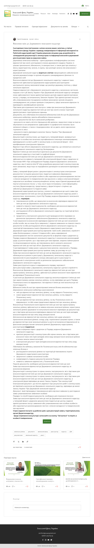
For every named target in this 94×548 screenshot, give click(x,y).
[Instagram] (71, 14)
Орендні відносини (39, 27)
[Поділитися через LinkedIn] (23, 441)
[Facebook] (68, 14)
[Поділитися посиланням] (27, 441)
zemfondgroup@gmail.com (12, 6)
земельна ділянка (19, 431)
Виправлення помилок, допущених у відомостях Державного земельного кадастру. (14, 480)
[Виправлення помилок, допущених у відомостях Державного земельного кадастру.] (17, 468)
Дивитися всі (86, 457)
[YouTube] (74, 14)
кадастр (63, 431)
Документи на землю (59, 27)
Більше (74, 27)
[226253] (51, 540)
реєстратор (54, 431)
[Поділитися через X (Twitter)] (18, 441)
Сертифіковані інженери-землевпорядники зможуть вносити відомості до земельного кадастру (47, 480)
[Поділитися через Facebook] (14, 441)
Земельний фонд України (23, 12)
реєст (42, 435)
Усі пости (7, 27)
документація (18, 435)
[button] (88, 26)
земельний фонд (43, 431)
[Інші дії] (80, 39)
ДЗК (71, 431)
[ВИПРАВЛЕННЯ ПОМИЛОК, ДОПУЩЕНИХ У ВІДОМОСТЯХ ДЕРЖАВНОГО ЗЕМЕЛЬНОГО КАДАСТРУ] (77, 468)
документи (31, 431)
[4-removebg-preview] (76, 14)
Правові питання (21, 27)
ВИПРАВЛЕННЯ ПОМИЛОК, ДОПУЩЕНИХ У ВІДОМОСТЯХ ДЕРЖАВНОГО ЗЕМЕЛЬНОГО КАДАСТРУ (76, 480)
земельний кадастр (32, 435)
